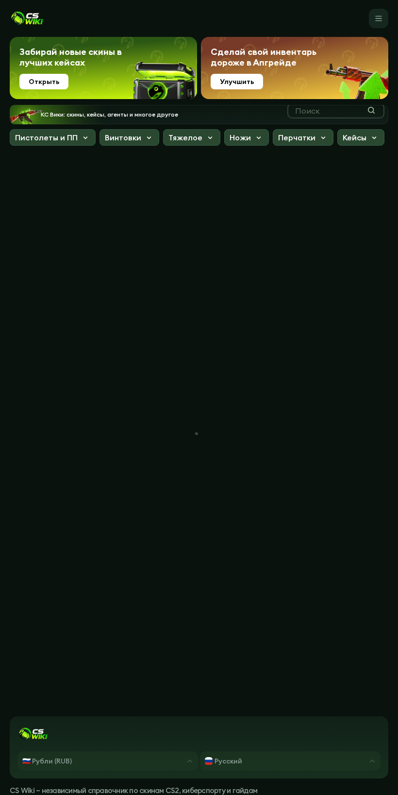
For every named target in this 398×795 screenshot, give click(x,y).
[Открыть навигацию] (378, 18)
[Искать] (371, 110)
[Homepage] (27, 18)
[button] (53, 138)
